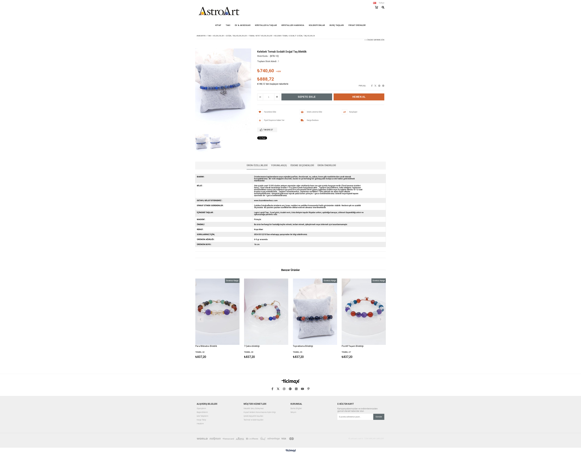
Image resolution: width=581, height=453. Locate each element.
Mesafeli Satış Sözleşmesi (254, 409)
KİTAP (218, 25)
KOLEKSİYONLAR (317, 25)
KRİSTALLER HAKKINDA (292, 25)
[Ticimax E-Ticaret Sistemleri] (290, 450)
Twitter (375, 85)
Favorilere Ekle (217, 319)
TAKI (228, 25)
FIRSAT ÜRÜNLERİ (357, 25)
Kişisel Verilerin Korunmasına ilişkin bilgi (260, 412)
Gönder (379, 417)
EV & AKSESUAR (242, 25)
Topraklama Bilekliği (303, 346)
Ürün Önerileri (326, 165)
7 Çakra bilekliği (252, 346)
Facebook (372, 85)
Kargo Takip (201, 420)
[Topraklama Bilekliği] (315, 311)
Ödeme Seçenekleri (302, 165)
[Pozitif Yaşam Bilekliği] (364, 311)
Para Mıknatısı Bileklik (206, 346)
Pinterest (379, 85)
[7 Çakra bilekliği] (266, 311)
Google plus (383, 85)
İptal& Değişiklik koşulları (253, 416)
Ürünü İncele (228, 319)
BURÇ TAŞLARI (337, 25)
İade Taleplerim (202, 416)
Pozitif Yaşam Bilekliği (353, 346)
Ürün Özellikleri (257, 165)
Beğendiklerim (202, 412)
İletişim (293, 412)
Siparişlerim (201, 409)
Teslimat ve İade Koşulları (253, 420)
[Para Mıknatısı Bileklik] (217, 311)
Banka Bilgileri (296, 409)
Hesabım (200, 424)
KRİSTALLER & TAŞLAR (266, 25)
